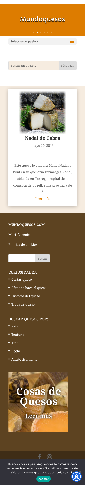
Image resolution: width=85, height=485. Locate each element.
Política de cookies (22, 244)
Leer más (42, 198)
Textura (17, 334)
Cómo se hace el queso (28, 287)
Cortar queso (21, 279)
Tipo (14, 343)
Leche (16, 351)
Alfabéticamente (24, 359)
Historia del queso (25, 296)
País (14, 326)
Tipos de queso (23, 304)
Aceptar (43, 478)
